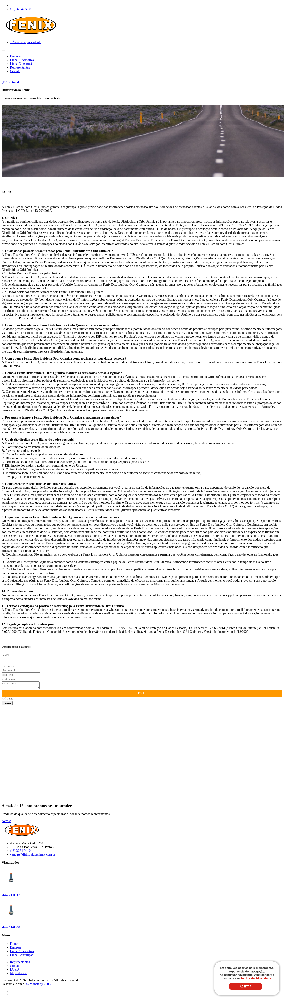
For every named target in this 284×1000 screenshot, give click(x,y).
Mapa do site (18, 973)
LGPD (14, 969)
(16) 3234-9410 (20, 9)
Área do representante (25, 42)
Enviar (7, 703)
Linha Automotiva (22, 60)
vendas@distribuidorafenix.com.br (32, 854)
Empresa (15, 56)
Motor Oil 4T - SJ (11, 895)
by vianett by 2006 (38, 984)
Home (14, 943)
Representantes (20, 67)
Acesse (6, 821)
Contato (15, 71)
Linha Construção (21, 63)
